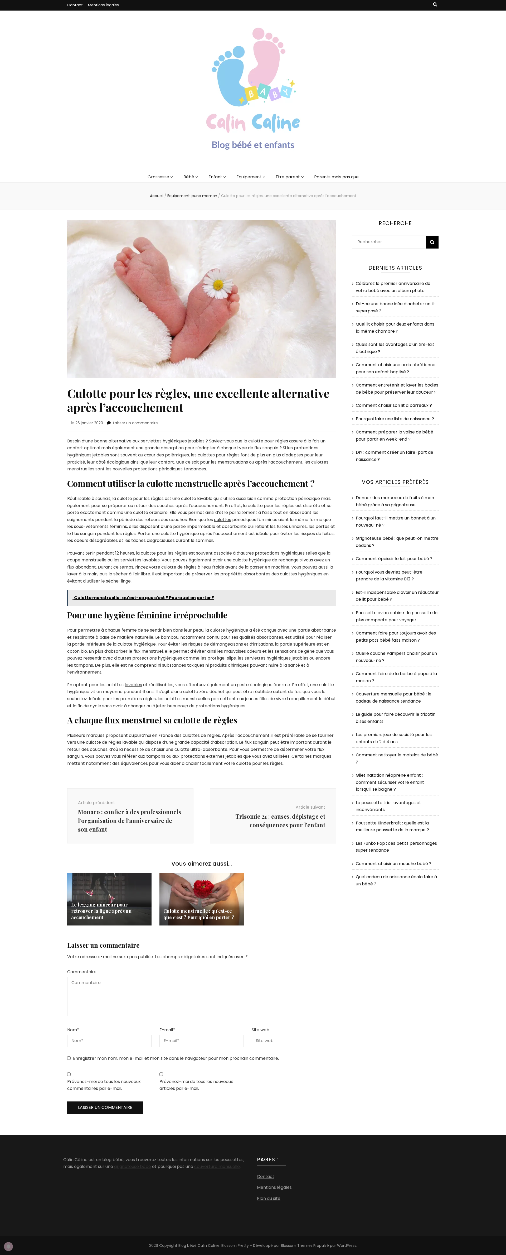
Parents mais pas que (336, 177)
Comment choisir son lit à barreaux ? (394, 405)
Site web (260, 1030)
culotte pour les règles (259, 763)
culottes (222, 520)
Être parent (288, 177)
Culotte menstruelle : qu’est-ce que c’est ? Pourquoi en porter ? (198, 914)
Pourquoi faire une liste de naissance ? (395, 419)
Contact (75, 5)
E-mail (167, 1030)
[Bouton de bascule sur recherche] (435, 4)
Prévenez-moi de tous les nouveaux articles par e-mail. (196, 1085)
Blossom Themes (297, 1245)
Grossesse (158, 177)
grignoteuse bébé (132, 1166)
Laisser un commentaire (135, 423)
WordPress (346, 1245)
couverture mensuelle (217, 1166)
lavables (133, 685)
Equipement (248, 177)
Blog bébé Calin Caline (199, 1245)
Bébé (188, 177)
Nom (73, 1030)
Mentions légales (103, 5)
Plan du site (268, 1198)
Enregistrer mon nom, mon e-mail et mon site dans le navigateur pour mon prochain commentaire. (176, 1058)
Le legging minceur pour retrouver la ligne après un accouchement (101, 910)
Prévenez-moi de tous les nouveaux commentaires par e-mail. (104, 1085)
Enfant (215, 177)
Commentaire (81, 972)
